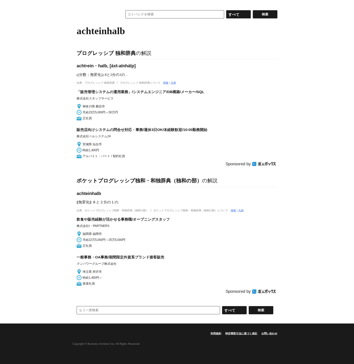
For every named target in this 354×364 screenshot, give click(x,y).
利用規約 (216, 333)
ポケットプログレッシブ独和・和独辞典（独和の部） (139, 180)
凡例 (173, 82)
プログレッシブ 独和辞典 (106, 53)
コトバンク (97, 14)
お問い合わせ (269, 333)
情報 (165, 82)
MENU (81, 4)
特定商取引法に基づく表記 (241, 333)
